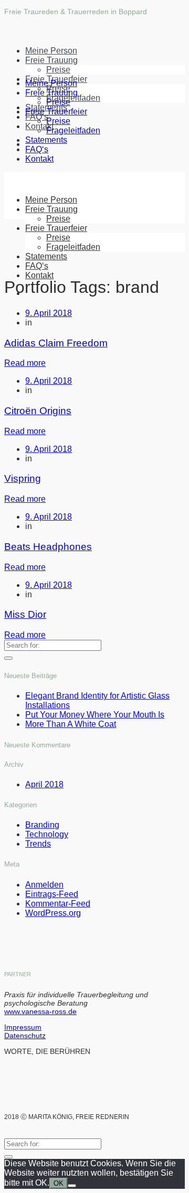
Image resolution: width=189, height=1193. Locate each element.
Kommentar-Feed (57, 903)
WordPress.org (53, 913)
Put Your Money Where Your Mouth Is (94, 714)
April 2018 (44, 784)
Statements (46, 139)
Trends (38, 843)
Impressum (22, 1027)
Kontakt (39, 158)
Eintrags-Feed (51, 894)
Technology (46, 834)
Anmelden (44, 884)
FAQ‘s (36, 116)
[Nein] (72, 1185)
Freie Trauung (51, 60)
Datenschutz (25, 1035)
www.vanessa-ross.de (40, 1011)
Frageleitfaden (73, 97)
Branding (42, 824)
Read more (25, 362)
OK (59, 1183)
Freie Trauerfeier (56, 111)
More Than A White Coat (70, 724)
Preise (58, 69)
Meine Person (51, 50)
